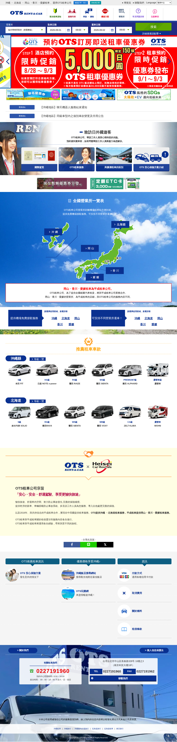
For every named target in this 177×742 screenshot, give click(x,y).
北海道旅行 (96, 729)
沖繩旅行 (67, 729)
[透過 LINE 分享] (88, 544)
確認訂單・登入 (81, 3)
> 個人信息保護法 (154, 650)
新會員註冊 (95, 3)
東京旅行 (119, 729)
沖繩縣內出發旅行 (81, 729)
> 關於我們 (23, 650)
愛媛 (71, 324)
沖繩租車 (57, 729)
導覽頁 (127, 3)
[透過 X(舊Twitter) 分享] (105, 544)
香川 (60, 324)
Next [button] (168, 61)
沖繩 (54, 318)
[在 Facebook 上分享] (72, 544)
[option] (88, 55)
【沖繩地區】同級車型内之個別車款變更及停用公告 (72, 115)
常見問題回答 (138, 16)
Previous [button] (9, 61)
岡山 (77, 318)
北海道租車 (108, 729)
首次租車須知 (55, 16)
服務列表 (72, 16)
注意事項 (155, 16)
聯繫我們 (139, 3)
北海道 (66, 318)
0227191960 (112, 671)
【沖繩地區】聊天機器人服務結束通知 (63, 107)
